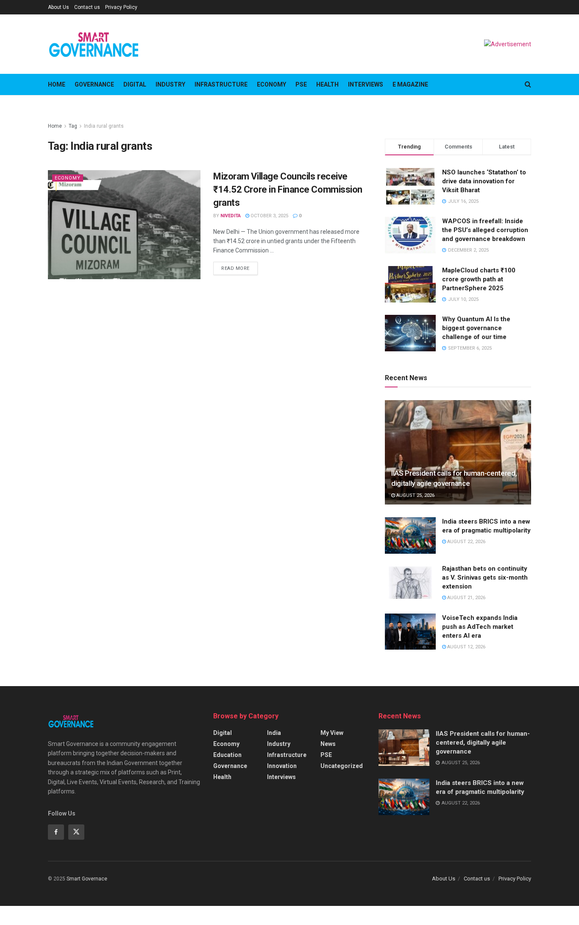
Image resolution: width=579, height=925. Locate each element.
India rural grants (104, 126)
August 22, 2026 (465, 541)
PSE (301, 84)
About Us (58, 7)
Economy (271, 84)
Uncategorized (341, 765)
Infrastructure (221, 84)
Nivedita (230, 216)
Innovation (282, 765)
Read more (235, 268)
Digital (134, 84)
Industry (170, 84)
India (274, 732)
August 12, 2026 (465, 647)
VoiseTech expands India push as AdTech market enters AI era (480, 626)
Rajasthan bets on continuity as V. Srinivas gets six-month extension (485, 577)
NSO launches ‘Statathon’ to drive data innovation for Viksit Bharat (484, 181)
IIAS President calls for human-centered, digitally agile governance (483, 742)
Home (56, 84)
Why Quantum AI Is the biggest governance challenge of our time (476, 328)
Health (327, 84)
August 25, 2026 (414, 495)
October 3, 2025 (268, 216)
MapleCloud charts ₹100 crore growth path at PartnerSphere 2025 (478, 279)
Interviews (365, 84)
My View (331, 732)
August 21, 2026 (465, 597)
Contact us (87, 7)
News (328, 743)
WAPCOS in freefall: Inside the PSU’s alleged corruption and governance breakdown (485, 230)
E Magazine (410, 84)
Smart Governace (87, 879)
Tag (73, 126)
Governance (94, 84)
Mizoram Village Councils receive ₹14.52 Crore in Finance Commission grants (287, 189)
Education (227, 754)
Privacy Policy (121, 7)
